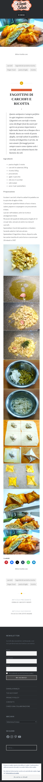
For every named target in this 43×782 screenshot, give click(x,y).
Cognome (9, 658)
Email (8, 665)
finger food (11, 70)
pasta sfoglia (23, 70)
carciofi (9, 66)
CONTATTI (10, 702)
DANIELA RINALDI (13, 689)
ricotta (33, 70)
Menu (22, 15)
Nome (8, 650)
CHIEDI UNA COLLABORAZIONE (18, 706)
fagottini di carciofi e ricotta (25, 66)
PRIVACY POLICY (12, 698)
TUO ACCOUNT (12, 693)
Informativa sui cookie (12, 773)
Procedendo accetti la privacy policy (21, 673)
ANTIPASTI (15, 90)
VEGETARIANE (26, 90)
